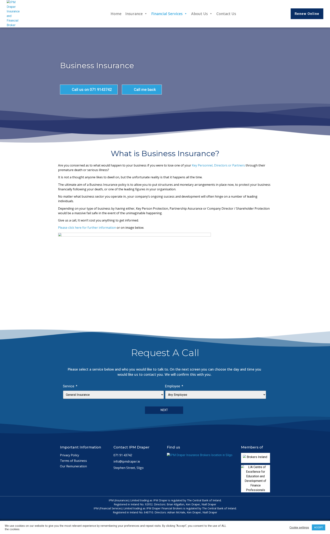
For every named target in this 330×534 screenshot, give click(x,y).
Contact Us (226, 13)
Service (70, 386)
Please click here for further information (87, 227)
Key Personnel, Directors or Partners (219, 165)
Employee (174, 386)
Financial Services (167, 13)
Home (116, 13)
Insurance (134, 13)
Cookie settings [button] (299, 527)
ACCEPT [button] (318, 527)
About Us (199, 13)
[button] (307, 13)
